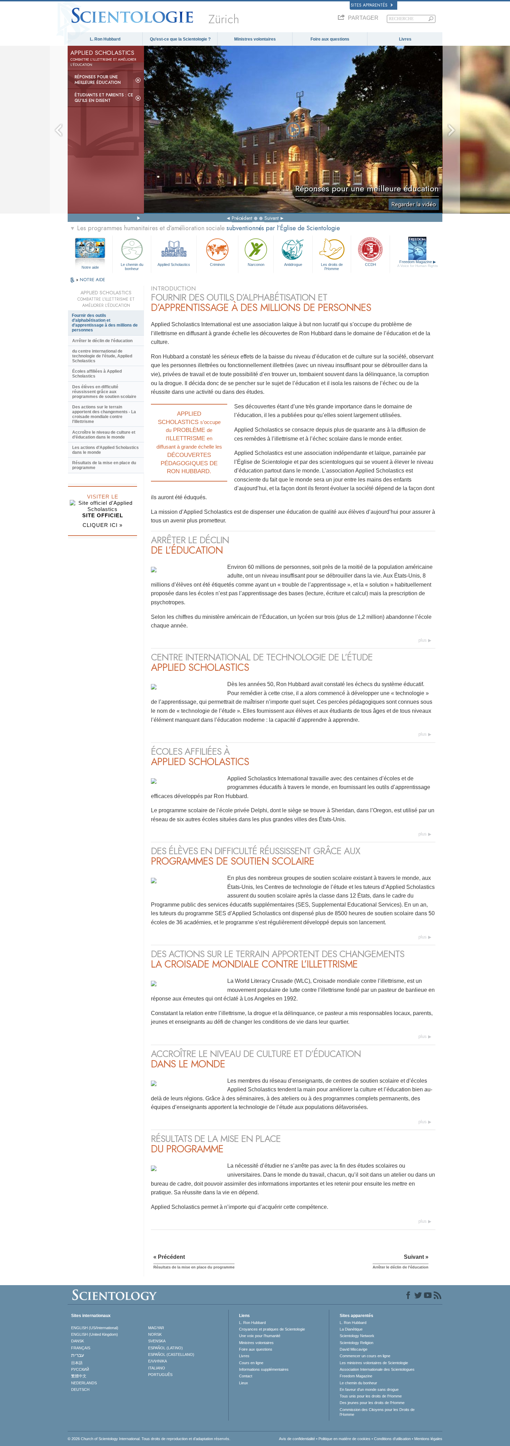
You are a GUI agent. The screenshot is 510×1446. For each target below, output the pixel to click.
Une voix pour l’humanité (259, 1336)
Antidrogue (293, 264)
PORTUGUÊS (160, 1375)
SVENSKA (156, 1341)
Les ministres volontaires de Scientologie (374, 1363)
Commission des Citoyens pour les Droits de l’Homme (377, 1412)
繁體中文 (78, 1376)
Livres (405, 39)
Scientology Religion (356, 1343)
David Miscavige (353, 1349)
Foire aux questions (330, 39)
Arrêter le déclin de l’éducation (102, 340)
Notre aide (90, 267)
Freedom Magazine (417, 264)
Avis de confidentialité (297, 1439)
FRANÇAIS (80, 1348)
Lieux (243, 1383)
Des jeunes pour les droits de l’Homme (372, 1403)
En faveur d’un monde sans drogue (369, 1389)
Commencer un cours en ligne (365, 1356)
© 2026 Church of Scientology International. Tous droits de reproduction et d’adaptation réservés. (149, 1439)
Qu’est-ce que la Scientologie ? (180, 39)
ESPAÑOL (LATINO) (165, 1348)
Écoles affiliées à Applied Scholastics (97, 374)
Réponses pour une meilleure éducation (98, 80)
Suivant (271, 218)
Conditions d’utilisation (392, 1439)
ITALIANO (156, 1368)
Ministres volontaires (255, 39)
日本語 (77, 1363)
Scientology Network (357, 1336)
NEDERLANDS (84, 1383)
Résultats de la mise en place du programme (104, 465)
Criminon (217, 264)
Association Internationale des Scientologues (377, 1369)
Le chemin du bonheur (132, 266)
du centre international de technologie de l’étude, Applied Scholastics (102, 356)
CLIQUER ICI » (102, 525)
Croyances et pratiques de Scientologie (272, 1329)
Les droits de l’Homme (332, 266)
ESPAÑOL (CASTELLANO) (171, 1354)
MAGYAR (156, 1328)
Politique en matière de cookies (344, 1439)
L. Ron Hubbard (105, 39)
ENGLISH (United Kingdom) (94, 1334)
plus (422, 640)
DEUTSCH (80, 1389)
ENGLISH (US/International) (94, 1328)
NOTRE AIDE (92, 279)
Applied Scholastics (174, 264)
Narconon (256, 264)
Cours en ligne (251, 1363)
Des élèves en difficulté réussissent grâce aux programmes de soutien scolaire (104, 391)
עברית (77, 1355)
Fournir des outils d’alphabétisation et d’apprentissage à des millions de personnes (105, 322)
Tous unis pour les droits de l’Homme (371, 1396)
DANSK (77, 1341)
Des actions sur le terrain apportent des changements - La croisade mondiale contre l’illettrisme (104, 414)
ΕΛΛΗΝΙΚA (157, 1361)
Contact (245, 1376)
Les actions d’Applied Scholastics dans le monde (105, 450)
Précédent (242, 218)
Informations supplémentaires (264, 1369)
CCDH (370, 264)
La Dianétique (351, 1329)
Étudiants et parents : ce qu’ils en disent (104, 98)
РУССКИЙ (80, 1369)
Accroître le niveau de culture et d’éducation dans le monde (103, 435)
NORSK (155, 1334)
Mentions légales (428, 1439)
